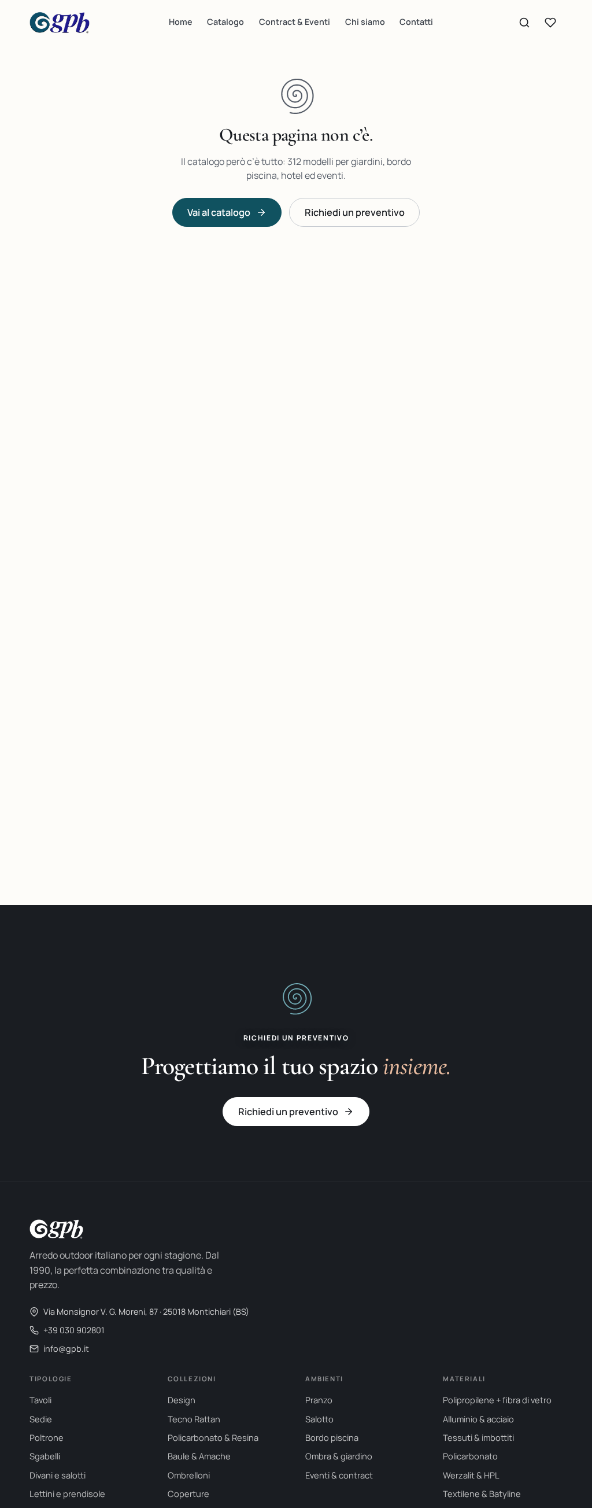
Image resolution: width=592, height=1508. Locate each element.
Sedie (40, 1419)
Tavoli (40, 1400)
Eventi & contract (339, 1475)
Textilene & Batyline (482, 1493)
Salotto (319, 1419)
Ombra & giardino (338, 1456)
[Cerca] (524, 22)
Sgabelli (44, 1456)
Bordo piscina (331, 1437)
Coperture (188, 1493)
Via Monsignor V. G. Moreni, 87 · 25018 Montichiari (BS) (146, 1311)
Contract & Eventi (294, 21)
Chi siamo (365, 21)
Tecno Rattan (194, 1419)
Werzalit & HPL (471, 1475)
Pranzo (318, 1400)
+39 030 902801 (74, 1330)
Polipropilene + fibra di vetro (497, 1400)
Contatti (416, 21)
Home (181, 21)
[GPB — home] (59, 23)
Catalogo (225, 21)
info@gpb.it (66, 1348)
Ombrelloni (189, 1475)
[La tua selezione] (550, 22)
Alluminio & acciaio (478, 1419)
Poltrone (46, 1437)
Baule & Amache (199, 1456)
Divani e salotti (57, 1475)
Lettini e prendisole (67, 1493)
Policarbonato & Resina (213, 1437)
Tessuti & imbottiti (478, 1437)
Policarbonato (470, 1456)
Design (181, 1400)
